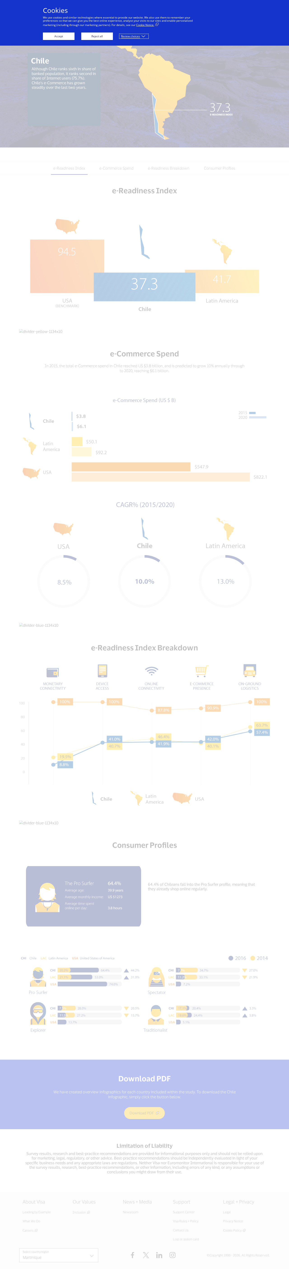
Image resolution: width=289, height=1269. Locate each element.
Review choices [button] (130, 36)
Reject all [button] (97, 36)
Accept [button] (58, 36)
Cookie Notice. (145, 25)
